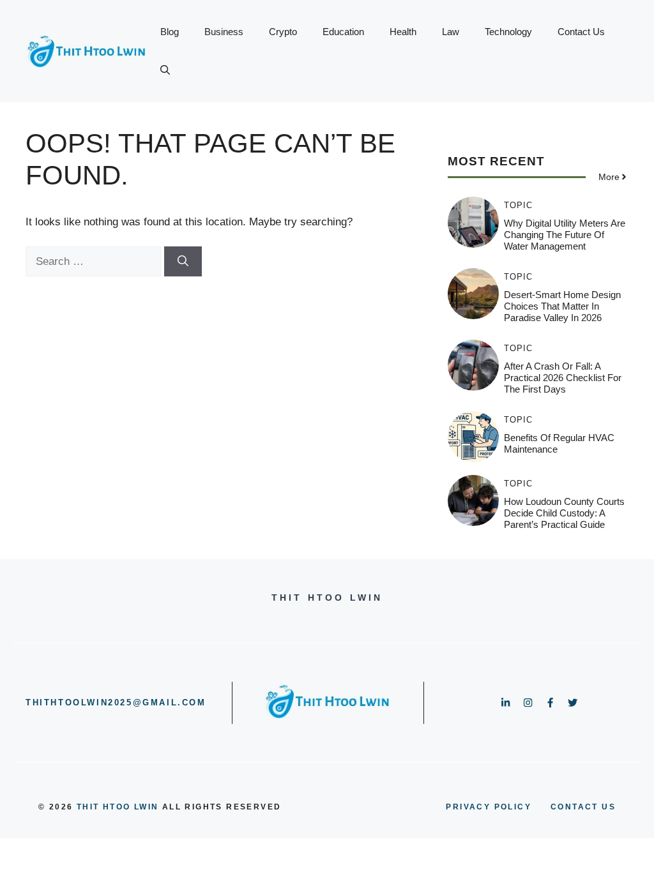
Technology (508, 31)
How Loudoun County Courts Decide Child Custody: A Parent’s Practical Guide (564, 513)
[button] (165, 70)
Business (223, 31)
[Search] (183, 261)
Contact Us (581, 31)
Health (403, 31)
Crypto (283, 31)
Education (343, 31)
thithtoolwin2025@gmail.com (116, 702)
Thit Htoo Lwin (118, 806)
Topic (518, 205)
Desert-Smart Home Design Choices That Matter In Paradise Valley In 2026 (562, 306)
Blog (169, 31)
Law (450, 31)
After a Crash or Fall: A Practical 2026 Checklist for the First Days (562, 378)
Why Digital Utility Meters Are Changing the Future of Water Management (564, 235)
